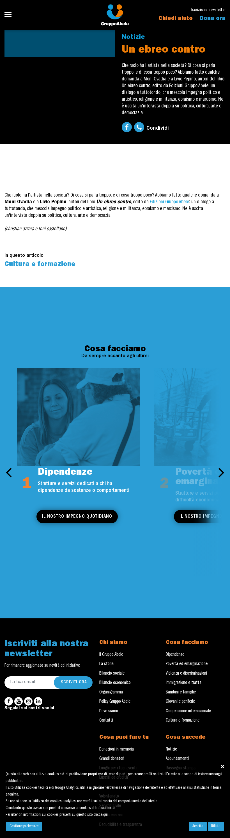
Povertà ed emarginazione (187, 664)
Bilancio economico (115, 683)
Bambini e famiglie (181, 692)
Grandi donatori (111, 759)
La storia (106, 664)
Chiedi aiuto (175, 19)
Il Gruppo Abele (111, 654)
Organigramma (111, 692)
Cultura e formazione (39, 265)
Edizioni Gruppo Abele (169, 202)
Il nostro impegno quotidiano (77, 516)
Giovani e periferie (180, 701)
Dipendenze (175, 654)
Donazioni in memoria (116, 749)
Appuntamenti (177, 759)
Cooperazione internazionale (188, 711)
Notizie (133, 37)
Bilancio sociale (112, 673)
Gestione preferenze (24, 826)
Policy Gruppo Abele (114, 701)
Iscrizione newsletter (208, 10)
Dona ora (213, 19)
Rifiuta (215, 826)
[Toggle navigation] (9, 14)
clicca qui (101, 815)
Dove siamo (108, 711)
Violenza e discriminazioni (186, 673)
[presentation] (9, 472)
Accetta (197, 826)
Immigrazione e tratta (183, 683)
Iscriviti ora (73, 682)
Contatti (106, 720)
